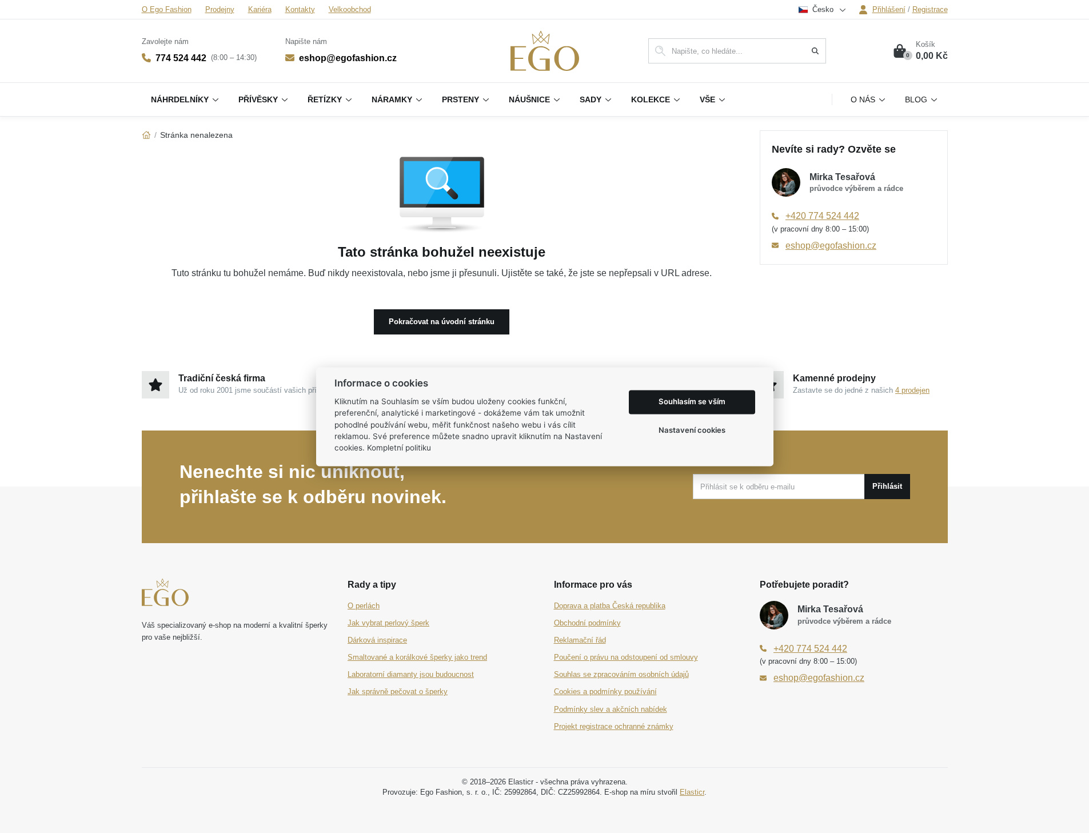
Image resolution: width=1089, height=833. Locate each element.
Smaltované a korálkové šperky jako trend (417, 657)
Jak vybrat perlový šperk (388, 623)
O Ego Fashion (167, 9)
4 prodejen (912, 390)
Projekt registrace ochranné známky (613, 726)
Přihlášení (888, 9)
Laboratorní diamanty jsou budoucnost (411, 674)
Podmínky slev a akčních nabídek (610, 709)
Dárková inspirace (377, 640)
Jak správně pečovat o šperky (398, 691)
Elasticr (692, 792)
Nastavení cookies (692, 430)
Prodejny (219, 9)
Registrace (930, 9)
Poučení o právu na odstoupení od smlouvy (626, 657)
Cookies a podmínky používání (605, 691)
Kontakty (300, 9)
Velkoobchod (350, 9)
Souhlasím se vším (692, 401)
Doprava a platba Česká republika (609, 605)
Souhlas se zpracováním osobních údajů (621, 674)
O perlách (364, 605)
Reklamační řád (580, 640)
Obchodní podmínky (587, 623)
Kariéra (260, 9)
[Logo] (544, 51)
